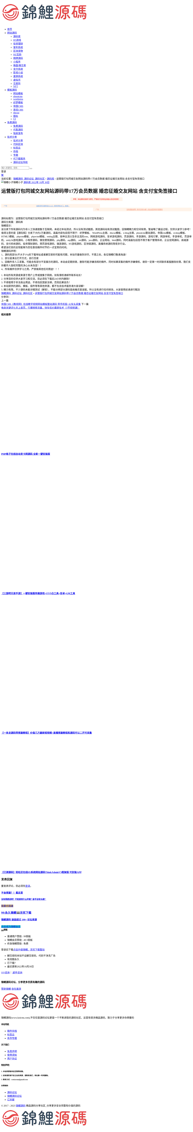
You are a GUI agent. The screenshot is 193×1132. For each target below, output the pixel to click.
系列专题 (12, 1038)
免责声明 (12, 1051)
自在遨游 (16, 989)
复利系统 (18, 47)
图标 (15, 116)
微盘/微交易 (19, 65)
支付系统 (18, 69)
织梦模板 (18, 102)
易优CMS (18, 109)
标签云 (17, 148)
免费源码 (18, 126)
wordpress (18, 99)
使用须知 (12, 1055)
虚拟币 (17, 80)
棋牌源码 (18, 58)
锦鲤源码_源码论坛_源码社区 (29, 178)
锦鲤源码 (20, 1105)
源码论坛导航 (20, 162)
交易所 (17, 83)
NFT (15, 86)
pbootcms (17, 96)
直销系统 (18, 76)
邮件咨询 (17, 972)
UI (14, 119)
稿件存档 (12, 1031)
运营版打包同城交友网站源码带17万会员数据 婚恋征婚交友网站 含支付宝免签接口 (79, 293)
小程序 (17, 62)
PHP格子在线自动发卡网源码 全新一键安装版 (25, 454)
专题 (15, 155)
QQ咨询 (5, 972)
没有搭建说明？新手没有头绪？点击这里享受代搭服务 (145, 209)
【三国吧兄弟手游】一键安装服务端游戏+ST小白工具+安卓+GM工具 (38, 593)
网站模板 (18, 93)
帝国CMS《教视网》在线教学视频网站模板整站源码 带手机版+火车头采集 (41, 304)
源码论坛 (12, 1092)
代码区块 (18, 144)
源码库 (50, 178)
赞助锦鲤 (6, 989)
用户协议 (12, 1058)
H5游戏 (17, 40)
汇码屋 (10, 1099)
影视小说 (18, 72)
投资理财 (18, 43)
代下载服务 (19, 158)
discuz (16, 112)
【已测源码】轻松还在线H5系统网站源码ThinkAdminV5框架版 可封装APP (41, 872)
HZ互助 (17, 54)
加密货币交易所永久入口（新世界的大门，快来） (53, 206)
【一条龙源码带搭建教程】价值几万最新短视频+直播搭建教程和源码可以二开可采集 (46, 733)
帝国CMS (18, 106)
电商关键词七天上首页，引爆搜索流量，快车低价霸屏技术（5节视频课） (40, 307)
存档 (15, 151)
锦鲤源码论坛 (14, 1096)
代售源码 (18, 129)
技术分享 (18, 140)
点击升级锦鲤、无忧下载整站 (29, 949)
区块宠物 (18, 51)
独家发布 (18, 133)
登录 (27, 886)
